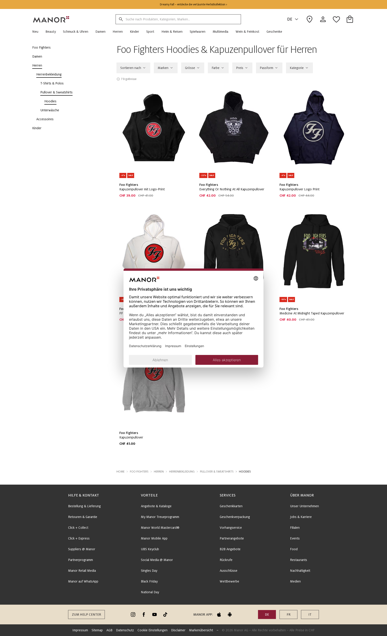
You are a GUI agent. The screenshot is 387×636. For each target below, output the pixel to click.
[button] (37, 31)
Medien (295, 581)
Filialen (295, 527)
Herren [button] (159, 471)
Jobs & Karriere (301, 517)
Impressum (80, 630)
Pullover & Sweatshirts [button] (217, 471)
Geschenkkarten (231, 506)
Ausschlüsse (228, 570)
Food (294, 549)
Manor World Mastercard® (160, 527)
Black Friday (149, 581)
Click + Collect (78, 527)
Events (295, 538)
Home (120, 471)
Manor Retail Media (82, 570)
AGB (109, 630)
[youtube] (154, 614)
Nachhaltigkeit (300, 570)
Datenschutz (125, 630)
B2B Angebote (230, 549)
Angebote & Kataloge (156, 506)
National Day (150, 592)
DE (289, 19)
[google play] (229, 614)
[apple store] (219, 614)
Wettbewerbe (229, 581)
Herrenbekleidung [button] (182, 471)
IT (310, 614)
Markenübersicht (201, 630)
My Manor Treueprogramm (160, 517)
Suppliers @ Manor (81, 549)
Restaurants (298, 560)
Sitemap (97, 630)
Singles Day (149, 570)
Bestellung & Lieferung (84, 506)
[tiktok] (165, 614)
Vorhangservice (231, 527)
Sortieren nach (130, 68)
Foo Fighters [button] (139, 471)
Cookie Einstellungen (153, 630)
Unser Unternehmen (304, 506)
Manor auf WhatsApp (83, 581)
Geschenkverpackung (235, 517)
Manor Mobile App (154, 538)
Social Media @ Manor (157, 560)
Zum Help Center (86, 614)
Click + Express (79, 538)
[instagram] (133, 614)
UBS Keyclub (150, 549)
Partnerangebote (232, 538)
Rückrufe (226, 560)
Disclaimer (178, 630)
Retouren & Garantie (82, 517)
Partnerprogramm (80, 560)
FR (288, 614)
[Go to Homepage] (51, 19)
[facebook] (143, 614)
